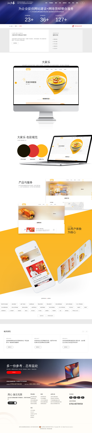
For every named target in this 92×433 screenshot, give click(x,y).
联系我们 (32, 417)
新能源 (85, 307)
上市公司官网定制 (62, 307)
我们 (73, 2)
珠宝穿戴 (32, 310)
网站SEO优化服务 (4, 304)
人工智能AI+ (11, 310)
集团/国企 (67, 310)
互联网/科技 (3, 310)
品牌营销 (49, 298)
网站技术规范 (40, 304)
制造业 (26, 310)
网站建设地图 (49, 428)
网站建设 (51, 2)
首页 (46, 2)
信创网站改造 (31, 304)
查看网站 (15, 43)
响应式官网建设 (52, 307)
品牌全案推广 (14, 304)
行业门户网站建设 (79, 304)
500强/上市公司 (75, 310)
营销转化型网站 (25, 307)
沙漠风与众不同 (34, 413)
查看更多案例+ (44, 403)
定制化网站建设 (34, 396)
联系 (77, 2)
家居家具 (19, 310)
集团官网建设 (42, 307)
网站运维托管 (49, 304)
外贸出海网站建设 (58, 304)
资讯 (69, 2)
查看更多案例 (50, 315)
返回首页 (41, 315)
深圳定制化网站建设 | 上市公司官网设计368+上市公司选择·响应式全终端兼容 (25, 3)
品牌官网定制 (43, 298)
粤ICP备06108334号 (35, 426)
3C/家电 (39, 310)
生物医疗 (78, 307)
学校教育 (54, 310)
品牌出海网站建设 (54, 396)
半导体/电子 (71, 307)
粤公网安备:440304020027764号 (47, 426)
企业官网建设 (43, 398)
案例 (56, 2)
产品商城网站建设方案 (55, 400)
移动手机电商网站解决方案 (56, 401)
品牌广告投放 (22, 304)
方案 (60, 2)
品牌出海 (64, 2)
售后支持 (32, 415)
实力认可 (32, 412)
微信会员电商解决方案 (55, 403)
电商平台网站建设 (69, 304)
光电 (60, 310)
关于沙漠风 (33, 410)
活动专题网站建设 (4, 307)
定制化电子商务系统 (55, 398)
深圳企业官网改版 (15, 307)
